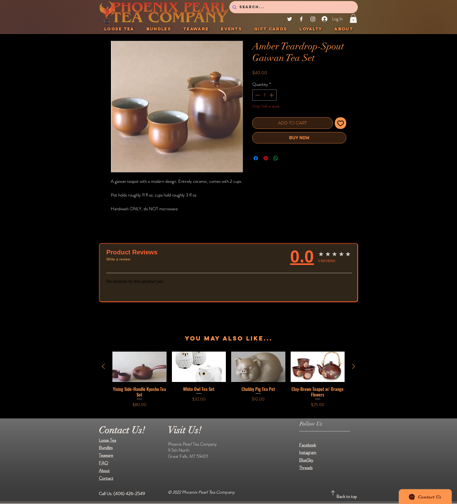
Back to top (346, 496)
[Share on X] (286, 158)
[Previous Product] (103, 366)
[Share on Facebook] (256, 158)
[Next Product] (353, 366)
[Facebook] (301, 19)
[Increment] (272, 95)
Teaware (106, 455)
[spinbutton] (264, 95)
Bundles (106, 447)
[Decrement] (257, 95)
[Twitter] (289, 19)
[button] (353, 18)
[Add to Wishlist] (340, 123)
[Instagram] (313, 19)
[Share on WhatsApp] (276, 158)
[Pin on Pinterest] (266, 158)
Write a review (118, 259)
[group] (228, 379)
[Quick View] (139, 367)
